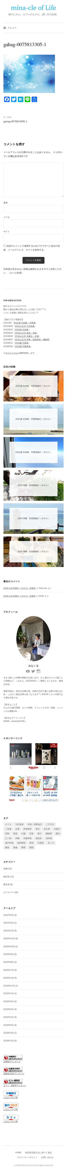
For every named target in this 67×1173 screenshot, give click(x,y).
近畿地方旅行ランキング (13, 1074)
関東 (23, 847)
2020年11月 (9, 938)
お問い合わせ (47, 1157)
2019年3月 (8, 1001)
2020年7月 (8, 970)
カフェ (8, 824)
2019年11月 (9, 986)
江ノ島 (8, 838)
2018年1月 (8, 1041)
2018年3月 (8, 1033)
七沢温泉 (19, 824)
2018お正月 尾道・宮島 (26, 333)
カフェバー (8, 892)
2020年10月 (9, 946)
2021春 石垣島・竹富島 (25, 323)
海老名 (39, 838)
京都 (17, 829)
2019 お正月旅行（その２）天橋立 (19, 588)
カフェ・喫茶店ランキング (14, 1086)
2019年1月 (8, 1017)
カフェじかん (11, 353)
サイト (6, 232)
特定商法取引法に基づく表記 (38, 1152)
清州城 (49, 838)
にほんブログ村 (10, 1097)
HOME (18, 1152)
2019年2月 (8, 1009)
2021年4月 (8, 915)
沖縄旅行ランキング (11, 1062)
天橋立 (57, 829)
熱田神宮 (21, 843)
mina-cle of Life (33, 8)
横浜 (58, 834)
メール (6, 217)
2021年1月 (8, 931)
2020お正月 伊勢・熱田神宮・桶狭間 (32, 339)
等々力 (51, 843)
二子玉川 (50, 824)
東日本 (6, 884)
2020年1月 (8, 978)
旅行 (39, 834)
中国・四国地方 (34, 824)
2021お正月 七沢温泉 (25, 326)
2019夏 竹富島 (22, 343)
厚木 (38, 829)
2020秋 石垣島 (22, 329)
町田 (32, 843)
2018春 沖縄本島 (23, 346)
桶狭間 (49, 834)
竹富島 (41, 843)
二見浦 (8, 829)
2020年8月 (8, 962)
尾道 (15, 834)
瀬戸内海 (9, 843)
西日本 (6, 877)
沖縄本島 (27, 838)
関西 (31, 847)
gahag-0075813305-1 (15, 121)
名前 (5, 203)
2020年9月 (8, 954)
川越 (23, 834)
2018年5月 (8, 1025)
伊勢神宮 (27, 829)
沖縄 (17, 838)
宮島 (7, 834)
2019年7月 (8, 993)
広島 (31, 834)
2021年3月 (8, 923)
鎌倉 (7, 847)
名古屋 (47, 829)
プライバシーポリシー (27, 1157)
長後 (15, 847)
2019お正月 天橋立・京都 (27, 336)
